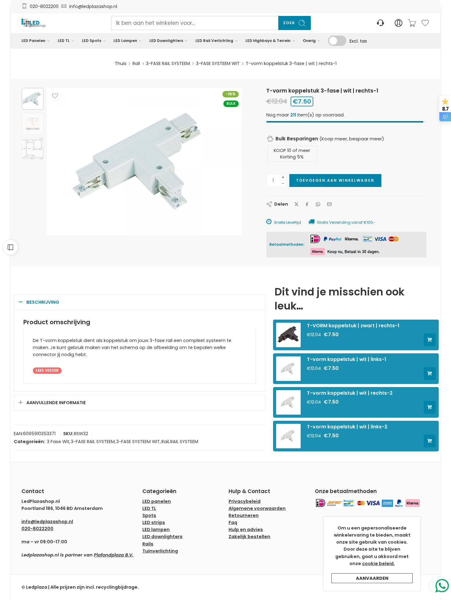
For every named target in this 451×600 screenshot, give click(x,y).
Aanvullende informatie (56, 403)
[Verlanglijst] (55, 96)
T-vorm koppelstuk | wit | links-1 (346, 359)
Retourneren (244, 515)
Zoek (289, 23)
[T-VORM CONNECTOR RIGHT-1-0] (33, 99)
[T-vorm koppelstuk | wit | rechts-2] (288, 402)
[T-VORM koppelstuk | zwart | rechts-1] (288, 335)
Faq (233, 522)
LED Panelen (33, 40)
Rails (147, 544)
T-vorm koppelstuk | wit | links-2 (347, 427)
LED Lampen (125, 40)
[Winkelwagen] (412, 23)
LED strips (153, 522)
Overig (309, 40)
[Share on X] (296, 204)
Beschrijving (42, 302)
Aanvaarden (372, 578)
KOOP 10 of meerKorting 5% (292, 153)
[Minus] (283, 183)
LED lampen (156, 529)
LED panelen (156, 501)
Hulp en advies (246, 529)
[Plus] (283, 177)
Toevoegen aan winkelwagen (335, 180)
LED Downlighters (166, 40)
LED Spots (91, 40)
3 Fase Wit (58, 442)
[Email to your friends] (329, 204)
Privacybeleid (244, 501)
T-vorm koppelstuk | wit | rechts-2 (350, 393)
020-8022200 (44, 6)
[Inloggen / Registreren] (398, 23)
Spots (149, 515)
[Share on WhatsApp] (318, 204)
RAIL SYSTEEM (184, 442)
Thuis (120, 63)
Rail (136, 63)
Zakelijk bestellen (249, 537)
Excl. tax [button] (358, 41)
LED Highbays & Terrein (268, 40)
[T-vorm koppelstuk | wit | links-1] (288, 368)
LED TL (64, 40)
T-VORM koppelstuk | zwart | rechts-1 (353, 325)
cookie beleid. (378, 563)
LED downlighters (162, 537)
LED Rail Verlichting (214, 40)
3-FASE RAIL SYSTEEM (168, 63)
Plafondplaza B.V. (113, 555)
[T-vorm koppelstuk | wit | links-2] (288, 436)
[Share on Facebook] (307, 204)
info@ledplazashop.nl (92, 6)
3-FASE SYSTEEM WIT (218, 63)
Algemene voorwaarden (257, 508)
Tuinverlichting (160, 551)
